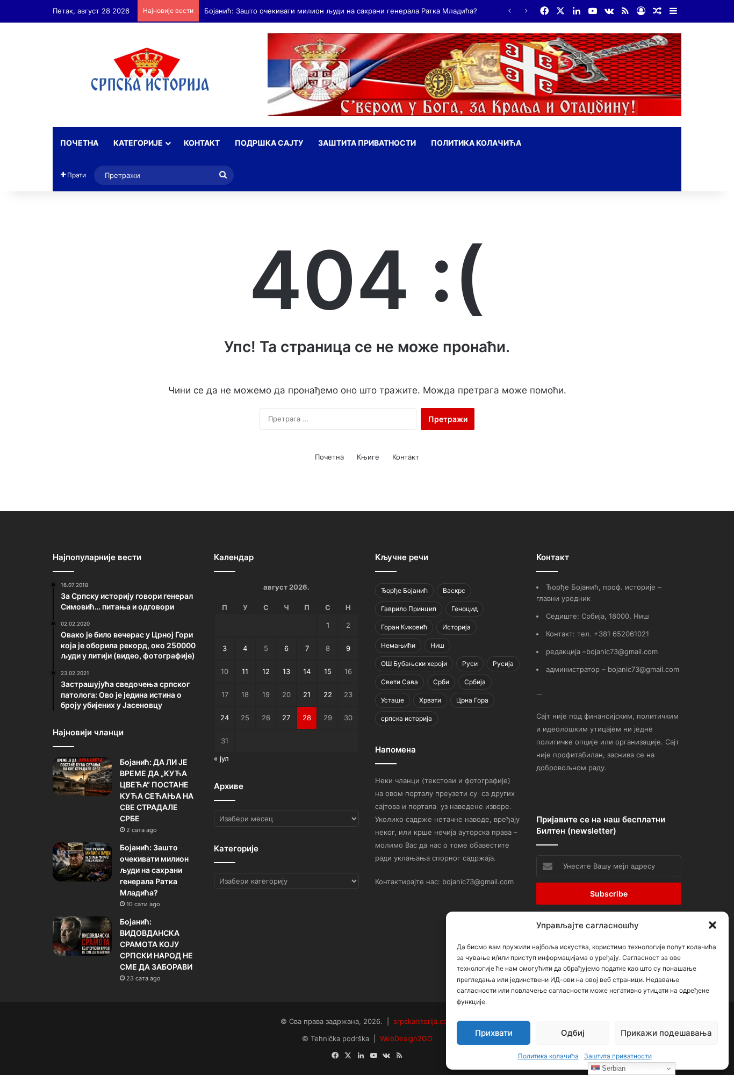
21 (307, 694)
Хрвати (430, 700)
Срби (441, 682)
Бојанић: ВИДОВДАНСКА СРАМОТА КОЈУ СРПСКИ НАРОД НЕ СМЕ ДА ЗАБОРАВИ (156, 944)
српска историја (406, 718)
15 (328, 671)
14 (307, 671)
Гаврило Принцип (408, 609)
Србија (475, 682)
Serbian (612, 1068)
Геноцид (464, 609)
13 (286, 671)
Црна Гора (472, 700)
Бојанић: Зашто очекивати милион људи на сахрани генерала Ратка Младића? (340, 10)
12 (266, 671)
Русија (503, 664)
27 (286, 717)
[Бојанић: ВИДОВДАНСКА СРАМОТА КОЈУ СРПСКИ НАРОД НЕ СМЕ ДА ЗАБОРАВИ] (82, 936)
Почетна (79, 142)
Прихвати (494, 1033)
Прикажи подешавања (666, 1033)
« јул (221, 758)
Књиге (368, 457)
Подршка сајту (269, 142)
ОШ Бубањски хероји (414, 664)
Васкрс (454, 590)
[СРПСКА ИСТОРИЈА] (152, 72)
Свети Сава (399, 682)
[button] (712, 925)
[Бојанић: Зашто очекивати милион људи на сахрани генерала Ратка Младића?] (82, 862)
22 (327, 694)
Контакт (202, 142)
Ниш (437, 645)
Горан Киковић (404, 627)
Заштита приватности (618, 1056)
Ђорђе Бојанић (404, 590)
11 (245, 671)
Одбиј (573, 1033)
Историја (456, 627)
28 (307, 717)
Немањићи (398, 645)
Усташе (392, 700)
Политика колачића (548, 1056)
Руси (470, 664)
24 (224, 717)
